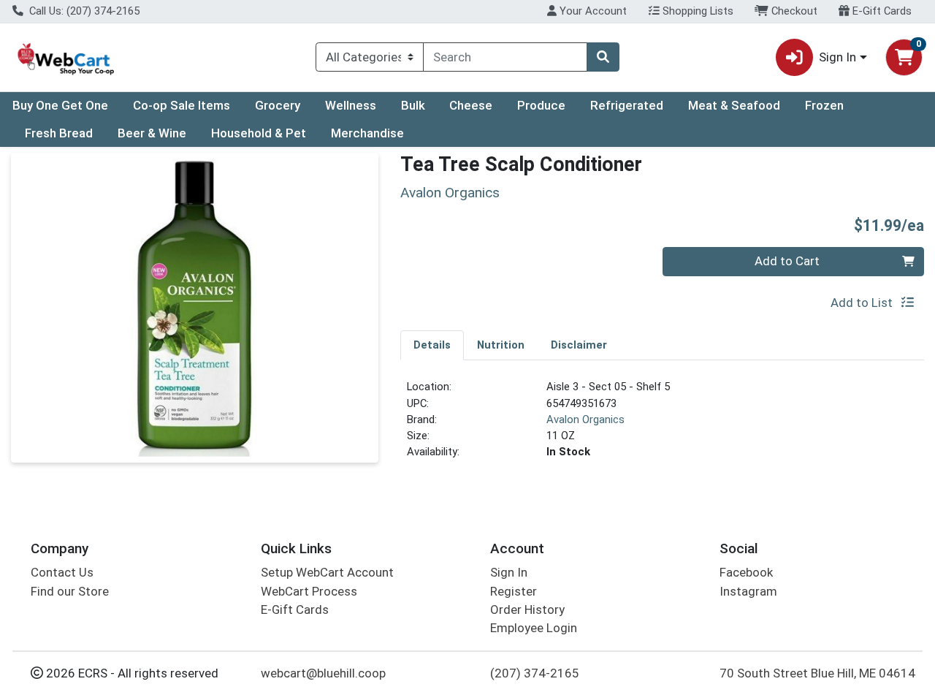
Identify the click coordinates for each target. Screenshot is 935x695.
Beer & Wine (152, 133)
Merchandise (367, 133)
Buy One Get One (60, 105)
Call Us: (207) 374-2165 (83, 11)
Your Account (592, 11)
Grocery (277, 105)
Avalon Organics (585, 419)
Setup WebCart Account (327, 572)
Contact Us (62, 572)
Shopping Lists (696, 11)
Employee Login (533, 627)
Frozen (824, 105)
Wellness (350, 105)
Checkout (792, 11)
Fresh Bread (59, 133)
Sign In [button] (837, 57)
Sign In (508, 572)
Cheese (470, 105)
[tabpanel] (662, 425)
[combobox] (505, 57)
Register (513, 591)
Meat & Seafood (734, 105)
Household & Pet (258, 133)
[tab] (432, 345)
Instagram (748, 591)
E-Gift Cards (881, 11)
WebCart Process (309, 591)
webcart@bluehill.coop (323, 673)
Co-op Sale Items (181, 105)
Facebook (746, 572)
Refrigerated (626, 105)
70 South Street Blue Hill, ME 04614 (817, 673)
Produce (541, 105)
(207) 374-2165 (534, 673)
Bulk (413, 105)
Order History (527, 609)
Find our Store (70, 591)
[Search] (603, 57)
